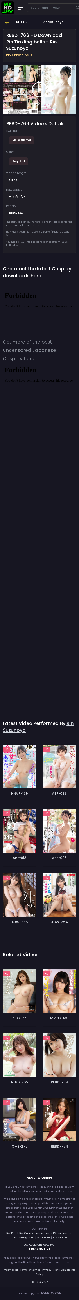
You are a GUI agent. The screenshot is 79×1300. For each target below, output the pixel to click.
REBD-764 (59, 1146)
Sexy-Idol (19, 161)
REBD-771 (19, 1017)
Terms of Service (30, 1270)
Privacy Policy (50, 1270)
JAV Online (43, 1237)
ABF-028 (59, 793)
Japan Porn (42, 1233)
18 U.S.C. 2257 (39, 1282)
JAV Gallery (26, 1233)
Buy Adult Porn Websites (39, 1244)
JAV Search (59, 1237)
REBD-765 (19, 1082)
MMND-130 (59, 1017)
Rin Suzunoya (22, 140)
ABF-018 (19, 857)
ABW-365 (19, 922)
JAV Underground (23, 1237)
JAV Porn (11, 1233)
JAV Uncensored (61, 1233)
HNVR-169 (19, 793)
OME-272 (20, 1146)
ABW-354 (59, 922)
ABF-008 (59, 857)
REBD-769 (59, 1082)
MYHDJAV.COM (51, 1293)
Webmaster (11, 1270)
